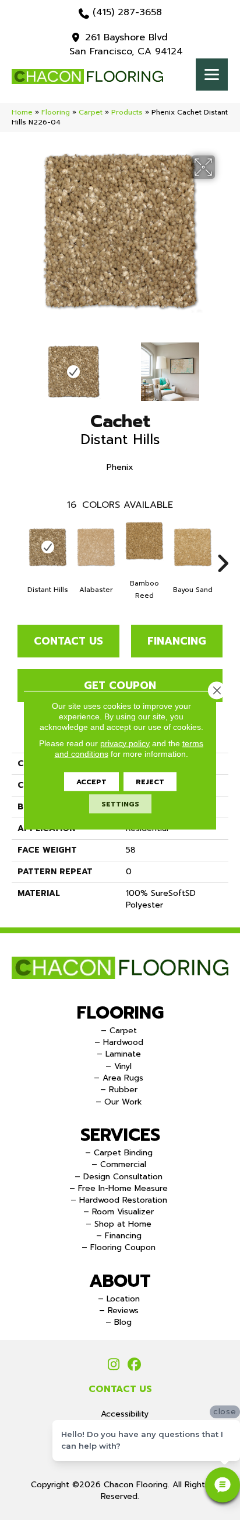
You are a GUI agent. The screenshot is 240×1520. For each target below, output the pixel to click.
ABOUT (120, 1281)
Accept (91, 781)
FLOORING (120, 1012)
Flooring (55, 112)
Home (22, 112)
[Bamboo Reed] (144, 541)
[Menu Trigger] (212, 74)
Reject (150, 781)
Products (127, 112)
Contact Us (68, 641)
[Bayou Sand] (192, 547)
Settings (120, 803)
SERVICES (120, 1134)
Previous (17, 366)
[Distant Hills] (47, 547)
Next (222, 366)
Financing (176, 641)
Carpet (91, 112)
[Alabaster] (96, 547)
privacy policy (125, 742)
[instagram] (113, 1365)
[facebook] (134, 1365)
